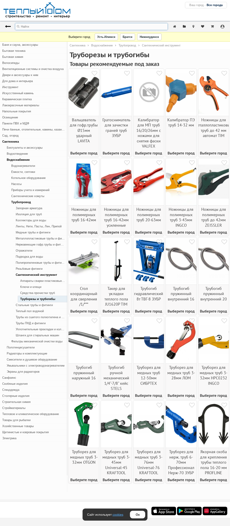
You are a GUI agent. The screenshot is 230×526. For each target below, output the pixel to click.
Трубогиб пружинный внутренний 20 (213, 294)
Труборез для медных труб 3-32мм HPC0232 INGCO (213, 375)
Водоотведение (17, 153)
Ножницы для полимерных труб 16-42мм (83, 214)
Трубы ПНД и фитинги (31, 323)
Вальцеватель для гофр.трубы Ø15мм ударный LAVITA (84, 130)
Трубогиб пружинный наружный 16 (84, 372)
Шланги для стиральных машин (37, 335)
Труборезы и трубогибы (37, 299)
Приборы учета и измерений (30, 190)
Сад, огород (10, 135)
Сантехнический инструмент (36, 274)
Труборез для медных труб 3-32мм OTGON (84, 457)
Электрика (9, 438)
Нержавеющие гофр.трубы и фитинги (41, 244)
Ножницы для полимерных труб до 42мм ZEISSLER (213, 217)
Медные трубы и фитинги (33, 232)
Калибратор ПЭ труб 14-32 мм (181, 122)
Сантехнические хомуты (27, 196)
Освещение (10, 117)
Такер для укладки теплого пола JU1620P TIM (116, 296)
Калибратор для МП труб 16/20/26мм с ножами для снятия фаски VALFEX (148, 133)
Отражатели (24, 250)
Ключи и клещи (30, 287)
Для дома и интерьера (17, 81)
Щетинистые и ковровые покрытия (25, 432)
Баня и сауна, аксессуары (20, 44)
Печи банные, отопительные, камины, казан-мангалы (34, 129)
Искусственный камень (18, 93)
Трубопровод (21, 202)
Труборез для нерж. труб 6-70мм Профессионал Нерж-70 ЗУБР (181, 462)
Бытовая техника (13, 50)
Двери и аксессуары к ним (20, 75)
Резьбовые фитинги (29, 268)
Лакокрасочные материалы (20, 105)
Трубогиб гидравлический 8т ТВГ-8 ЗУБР (148, 294)
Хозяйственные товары (18, 426)
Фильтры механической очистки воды (36, 341)
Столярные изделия (15, 396)
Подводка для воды (29, 256)
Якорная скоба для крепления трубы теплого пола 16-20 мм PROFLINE (213, 462)
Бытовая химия (12, 57)
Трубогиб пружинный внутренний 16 (181, 294)
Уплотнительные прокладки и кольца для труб (41, 329)
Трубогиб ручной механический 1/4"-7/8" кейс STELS (116, 378)
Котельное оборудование (28, 178)
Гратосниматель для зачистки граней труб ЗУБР (116, 127)
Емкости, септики (23, 172)
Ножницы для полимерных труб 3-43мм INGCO (181, 217)
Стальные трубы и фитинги (34, 305)
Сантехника (10, 141)
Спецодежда (10, 389)
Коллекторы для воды (31, 220)
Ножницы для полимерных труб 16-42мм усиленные (116, 217)
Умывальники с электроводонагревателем (35, 365)
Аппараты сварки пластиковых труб (43, 281)
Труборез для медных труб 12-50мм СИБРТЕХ (149, 375)
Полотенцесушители (21, 347)
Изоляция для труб (29, 214)
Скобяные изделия (15, 383)
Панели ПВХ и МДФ (15, 123)
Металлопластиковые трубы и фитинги (41, 238)
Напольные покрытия (16, 111)
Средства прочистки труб (37, 293)
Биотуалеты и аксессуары (24, 147)
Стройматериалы (13, 408)
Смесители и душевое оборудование (32, 359)
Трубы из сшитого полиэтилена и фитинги (41, 317)
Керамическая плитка (17, 99)
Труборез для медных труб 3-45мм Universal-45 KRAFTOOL (116, 462)
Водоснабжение (18, 159)
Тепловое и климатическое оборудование (30, 414)
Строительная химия (16, 402)
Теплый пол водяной (30, 311)
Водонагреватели (23, 165)
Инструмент (10, 87)
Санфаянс (9, 377)
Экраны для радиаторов (23, 371)
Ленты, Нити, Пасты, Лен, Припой (39, 226)
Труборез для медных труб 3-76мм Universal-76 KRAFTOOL (148, 462)
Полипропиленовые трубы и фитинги (41, 262)
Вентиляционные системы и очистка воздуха (33, 69)
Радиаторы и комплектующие (27, 353)
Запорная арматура (29, 208)
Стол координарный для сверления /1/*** (83, 296)
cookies (118, 514)
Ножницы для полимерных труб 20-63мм (148, 214)
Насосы (16, 184)
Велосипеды (10, 63)
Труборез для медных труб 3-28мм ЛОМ (181, 372)
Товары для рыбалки (16, 420)
